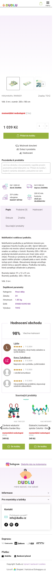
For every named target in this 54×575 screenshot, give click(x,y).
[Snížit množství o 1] (43, 126)
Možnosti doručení (28, 145)
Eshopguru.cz (40, 569)
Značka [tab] (21, 218)
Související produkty (15, 226)
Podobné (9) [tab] (21, 209)
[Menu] (48, 3)
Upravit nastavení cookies (34, 564)
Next (49, 428)
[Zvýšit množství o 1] (47, 126)
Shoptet (20, 569)
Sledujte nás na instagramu (33, 464)
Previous (1, 427)
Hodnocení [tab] (28, 153)
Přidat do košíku (27, 135)
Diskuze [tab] (9, 218)
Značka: (44, 96)
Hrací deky (20, 292)
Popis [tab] (8, 209)
